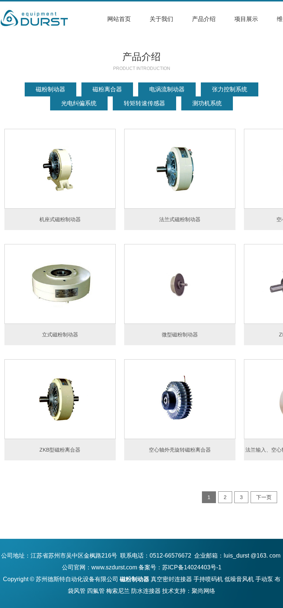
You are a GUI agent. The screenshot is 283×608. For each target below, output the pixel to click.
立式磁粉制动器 (60, 334)
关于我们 (161, 19)
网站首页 (119, 19)
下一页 (264, 497)
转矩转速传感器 (144, 103)
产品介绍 (204, 19)
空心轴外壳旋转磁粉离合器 (180, 450)
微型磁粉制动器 (180, 334)
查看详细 (60, 169)
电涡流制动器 (167, 89)
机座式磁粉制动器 (60, 219)
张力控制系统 (229, 89)
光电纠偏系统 (79, 103)
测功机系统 (207, 103)
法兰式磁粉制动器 (179, 219)
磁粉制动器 (50, 89)
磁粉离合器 (107, 89)
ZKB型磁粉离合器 (59, 450)
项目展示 (246, 19)
